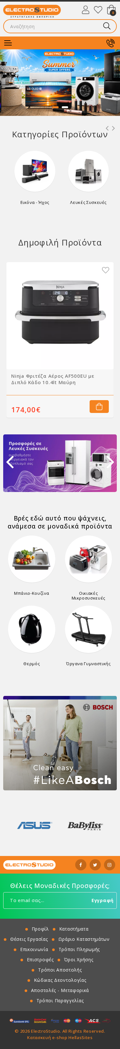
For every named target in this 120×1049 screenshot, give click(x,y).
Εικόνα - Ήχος (34, 202)
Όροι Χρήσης (78, 959)
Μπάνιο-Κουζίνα (31, 593)
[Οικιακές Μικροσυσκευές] (88, 559)
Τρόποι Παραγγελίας (60, 1000)
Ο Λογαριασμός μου (85, 9)
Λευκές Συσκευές (88, 202)
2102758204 (110, 42)
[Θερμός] (31, 629)
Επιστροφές (40, 959)
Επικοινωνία (34, 949)
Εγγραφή (103, 900)
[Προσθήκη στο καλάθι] (99, 406)
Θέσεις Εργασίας (29, 939)
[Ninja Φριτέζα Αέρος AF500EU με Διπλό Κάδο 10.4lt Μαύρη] (60, 316)
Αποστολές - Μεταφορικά (60, 990)
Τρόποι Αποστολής (60, 970)
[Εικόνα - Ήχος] (35, 171)
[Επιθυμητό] (105, 270)
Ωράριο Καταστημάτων (84, 939)
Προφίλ (40, 929)
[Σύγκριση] (94, 270)
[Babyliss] (35, 825)
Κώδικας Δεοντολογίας (60, 980)
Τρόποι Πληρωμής (79, 949)
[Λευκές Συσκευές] (89, 171)
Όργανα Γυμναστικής (88, 663)
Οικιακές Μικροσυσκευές (88, 595)
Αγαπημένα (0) (98, 9)
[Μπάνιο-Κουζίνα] (31, 559)
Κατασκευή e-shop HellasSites (59, 1037)
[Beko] (85, 825)
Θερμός (31, 663)
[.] (60, 82)
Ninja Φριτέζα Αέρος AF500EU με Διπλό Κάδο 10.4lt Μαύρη (52, 379)
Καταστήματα (74, 929)
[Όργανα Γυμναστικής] (88, 629)
